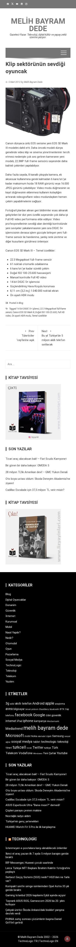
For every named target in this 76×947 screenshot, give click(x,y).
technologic (48, 741)
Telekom (11, 676)
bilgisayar (19, 709)
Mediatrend (14, 728)
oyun (48, 736)
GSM (48, 715)
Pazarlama (12, 654)
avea (9, 709)
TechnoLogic (13, 665)
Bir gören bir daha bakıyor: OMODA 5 (27, 465)
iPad (19, 721)
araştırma (60, 703)
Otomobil (11, 643)
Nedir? (9, 638)
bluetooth (54, 709)
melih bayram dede (45, 728)
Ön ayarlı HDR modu (21, 315)
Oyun (9, 648)
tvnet (29, 748)
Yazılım (10, 681)
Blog (21, 303)
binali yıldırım (32, 709)
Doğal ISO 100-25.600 (46, 312)
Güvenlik (10, 610)
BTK (62, 709)
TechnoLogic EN (48, 941)
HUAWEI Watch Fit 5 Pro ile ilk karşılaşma (30, 827)
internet (11, 721)
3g (7, 703)
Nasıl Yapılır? (13, 632)
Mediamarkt (53, 721)
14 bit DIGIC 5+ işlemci (28, 308)
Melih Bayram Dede (38, 25)
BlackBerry (44, 709)
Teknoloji (11, 670)
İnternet (10, 616)
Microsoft (15, 735)
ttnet (9, 747)
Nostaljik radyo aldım (18, 816)
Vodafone (25, 753)
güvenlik (56, 715)
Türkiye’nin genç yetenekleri (22, 821)
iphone (28, 721)
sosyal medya (21, 741)
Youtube (62, 753)
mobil (27, 736)
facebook (23, 714)
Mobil (9, 627)
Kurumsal (11, 621)
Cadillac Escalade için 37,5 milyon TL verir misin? (35, 490)
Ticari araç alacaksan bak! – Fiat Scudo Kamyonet (36, 458)
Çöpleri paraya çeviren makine (24, 810)
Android (38, 703)
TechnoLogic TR (27, 941)
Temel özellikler (39, 315)
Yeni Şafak (49, 753)
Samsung (58, 736)
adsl (12, 704)
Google (39, 715)
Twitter (37, 747)
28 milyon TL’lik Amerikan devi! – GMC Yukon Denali (37, 472)
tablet (36, 741)
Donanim (11, 605)
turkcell (19, 747)
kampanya (40, 721)
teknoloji (62, 741)
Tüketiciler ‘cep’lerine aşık (25, 335)
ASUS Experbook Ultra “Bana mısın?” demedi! (33, 805)
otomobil (42, 736)
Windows (37, 753)
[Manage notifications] (67, 939)
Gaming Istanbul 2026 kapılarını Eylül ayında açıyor (36, 895)
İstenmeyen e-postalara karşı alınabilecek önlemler (36, 848)
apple (49, 703)
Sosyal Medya (14, 659)
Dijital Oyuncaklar (16, 599)
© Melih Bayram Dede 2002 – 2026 (38, 937)
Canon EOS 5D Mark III (23, 312)
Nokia (34, 736)
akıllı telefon (23, 703)
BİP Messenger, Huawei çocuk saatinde (29, 862)
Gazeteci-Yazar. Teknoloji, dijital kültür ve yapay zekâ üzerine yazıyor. (38, 36)
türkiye (47, 747)
